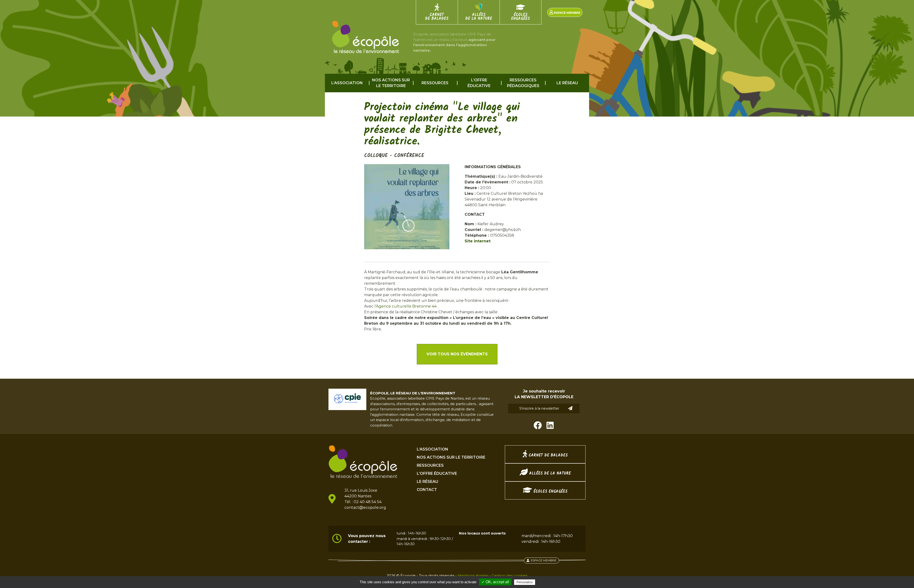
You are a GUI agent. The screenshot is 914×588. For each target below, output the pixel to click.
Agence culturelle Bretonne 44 (406, 306)
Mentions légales (473, 575)
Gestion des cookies (509, 575)
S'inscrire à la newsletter (539, 408)
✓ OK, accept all (495, 582)
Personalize (525, 582)
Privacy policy (547, 582)
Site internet (478, 241)
